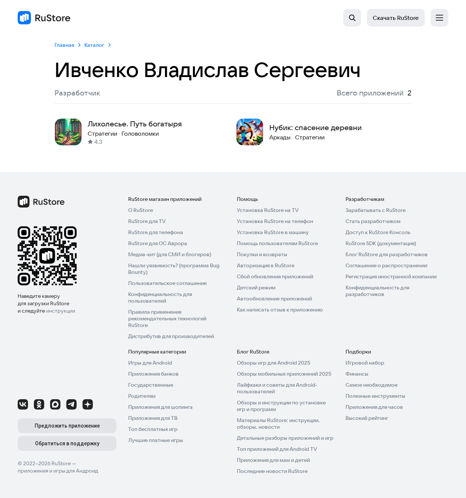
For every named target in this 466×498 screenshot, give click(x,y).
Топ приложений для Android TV (277, 449)
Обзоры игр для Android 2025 (273, 362)
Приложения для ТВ (153, 418)
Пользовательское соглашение (167, 283)
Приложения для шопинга (160, 407)
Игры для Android (150, 362)
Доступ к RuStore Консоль (378, 232)
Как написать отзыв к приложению (280, 309)
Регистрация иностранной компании (391, 276)
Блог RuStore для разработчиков (387, 254)
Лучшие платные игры (155, 440)
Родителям (141, 396)
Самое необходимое (371, 385)
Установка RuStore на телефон (275, 221)
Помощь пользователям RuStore (277, 243)
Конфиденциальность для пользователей (160, 297)
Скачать (396, 17)
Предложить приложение (67, 426)
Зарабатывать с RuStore (376, 210)
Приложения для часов (374, 407)
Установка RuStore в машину (273, 232)
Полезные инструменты (375, 396)
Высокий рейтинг (367, 418)
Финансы (357, 373)
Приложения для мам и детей (273, 460)
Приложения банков (153, 373)
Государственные (150, 385)
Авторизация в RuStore (265, 265)
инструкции (60, 310)
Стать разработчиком (373, 221)
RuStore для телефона (155, 232)
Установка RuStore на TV (268, 210)
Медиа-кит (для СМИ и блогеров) (169, 254)
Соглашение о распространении (386, 265)
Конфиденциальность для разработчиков (377, 290)
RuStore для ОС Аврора (157, 243)
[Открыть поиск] (352, 18)
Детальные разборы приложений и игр (285, 438)
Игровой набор (365, 362)
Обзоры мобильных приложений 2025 (284, 373)
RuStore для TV (147, 221)
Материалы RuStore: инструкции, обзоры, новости (278, 423)
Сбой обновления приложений (275, 276)
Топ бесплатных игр (153, 429)
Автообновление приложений (274, 298)
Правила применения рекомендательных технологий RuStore (167, 318)
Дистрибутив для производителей (171, 336)
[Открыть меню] (439, 18)
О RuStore (140, 210)
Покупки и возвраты (262, 254)
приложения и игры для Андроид (58, 470)
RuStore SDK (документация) (381, 243)
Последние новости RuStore (272, 471)
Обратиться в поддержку (67, 443)
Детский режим (256, 287)
